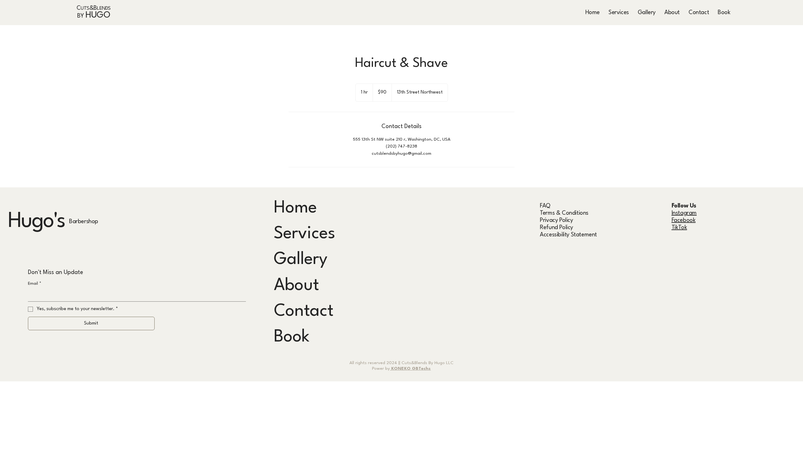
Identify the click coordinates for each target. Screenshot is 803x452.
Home (295, 208)
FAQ (545, 206)
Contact (303, 311)
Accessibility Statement (568, 235)
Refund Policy (556, 227)
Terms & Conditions (564, 213)
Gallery (300, 259)
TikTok (679, 227)
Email (34, 284)
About (296, 285)
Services (304, 233)
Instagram (684, 213)
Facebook (684, 220)
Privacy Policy (556, 220)
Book (292, 337)
